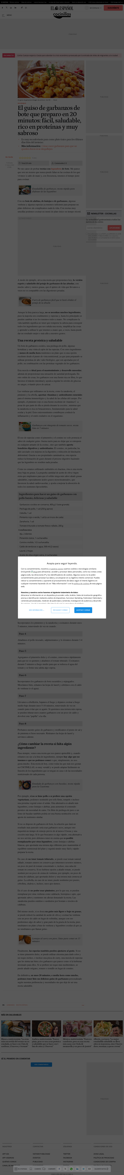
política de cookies (82, 583)
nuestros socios (56, 569)
